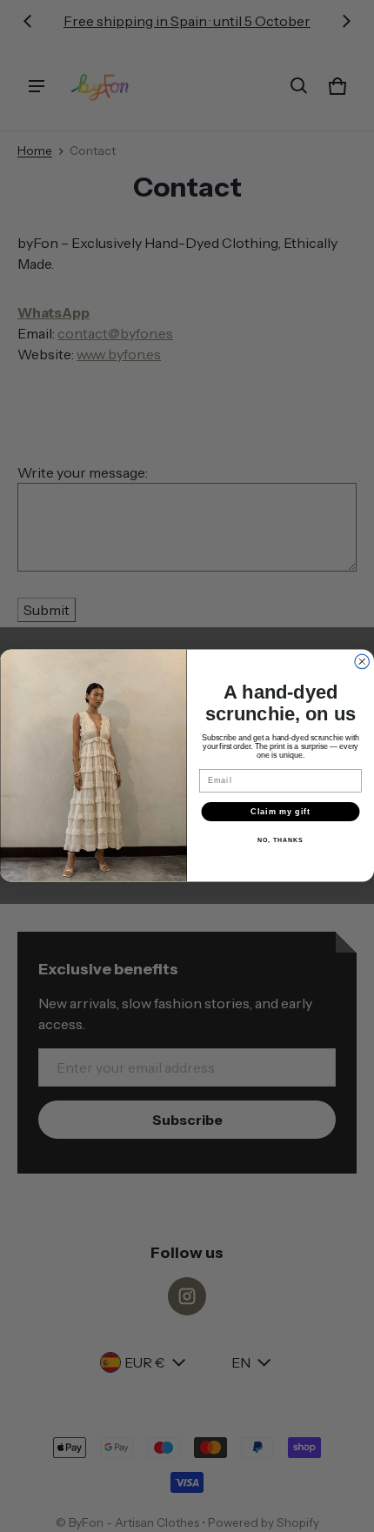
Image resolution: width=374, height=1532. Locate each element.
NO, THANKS (280, 841)
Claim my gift (280, 811)
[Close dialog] (362, 662)
